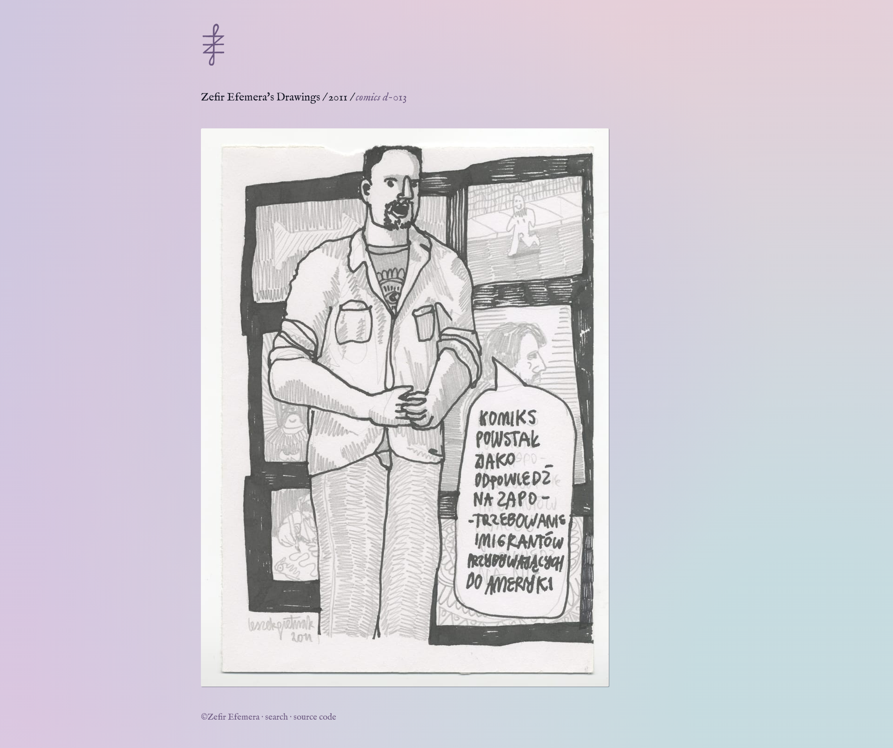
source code (314, 717)
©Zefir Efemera (230, 717)
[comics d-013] (405, 407)
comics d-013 (381, 97)
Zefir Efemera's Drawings (260, 97)
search (276, 717)
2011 (337, 97)
